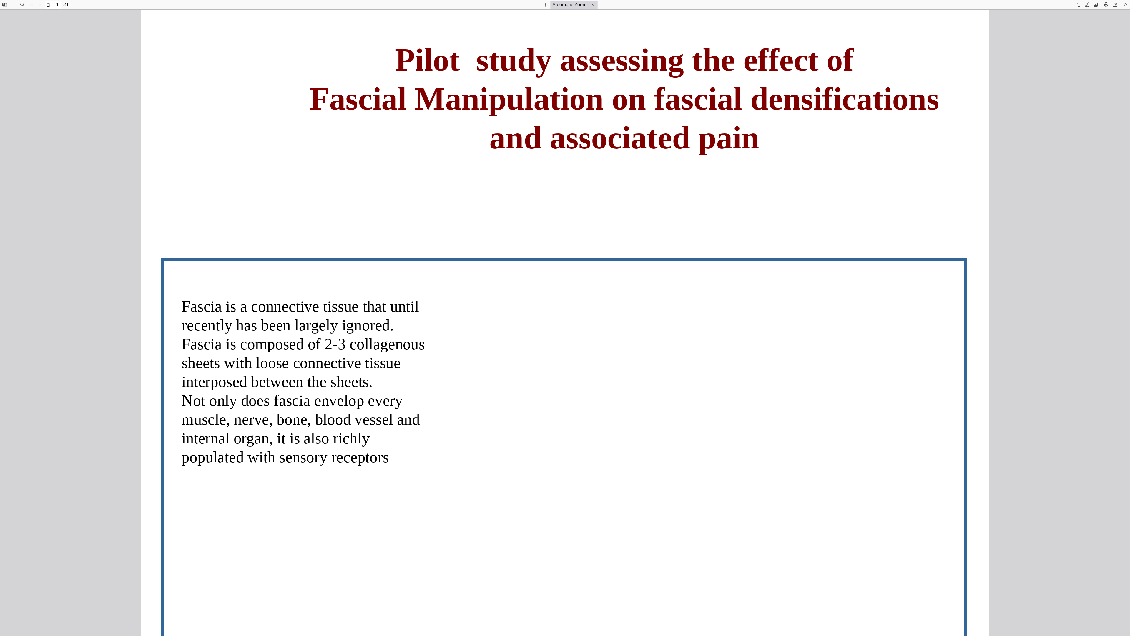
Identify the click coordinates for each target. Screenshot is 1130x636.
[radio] (1079, 5)
